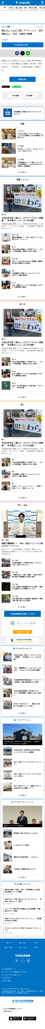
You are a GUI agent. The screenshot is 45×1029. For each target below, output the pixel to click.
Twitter (22, 960)
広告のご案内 (7, 981)
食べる (11, 7)
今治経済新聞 (22, 2)
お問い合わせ (7, 978)
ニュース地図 (6, 26)
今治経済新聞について (9, 969)
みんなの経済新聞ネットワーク (22, 1001)
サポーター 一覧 (23, 632)
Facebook (16, 960)
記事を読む (22, 79)
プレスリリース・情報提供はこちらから (15, 972)
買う (25, 7)
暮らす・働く (33, 7)
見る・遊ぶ (19, 7)
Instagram (28, 960)
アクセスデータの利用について (12, 975)
